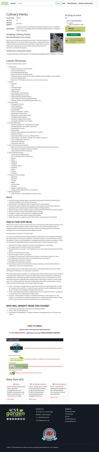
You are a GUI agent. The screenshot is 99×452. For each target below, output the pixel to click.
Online (71, 23)
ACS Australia (69, 414)
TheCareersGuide (70, 411)
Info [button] (63, 3)
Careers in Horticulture (86, 3)
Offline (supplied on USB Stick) (75, 24)
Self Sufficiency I (60, 384)
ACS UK (67, 416)
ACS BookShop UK (70, 421)
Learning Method (76, 21)
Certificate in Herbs (39, 384)
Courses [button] (13, 3)
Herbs (17, 384)
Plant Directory (72, 3)
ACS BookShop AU (70, 419)
